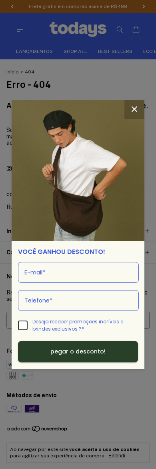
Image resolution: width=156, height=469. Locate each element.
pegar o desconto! (78, 351)
